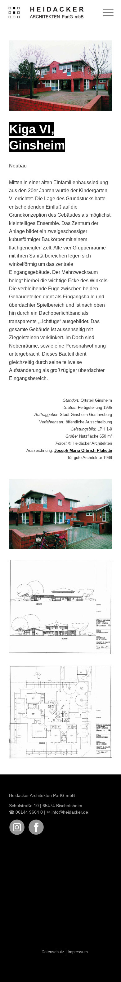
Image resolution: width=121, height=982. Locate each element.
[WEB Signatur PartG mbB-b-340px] (46, 12)
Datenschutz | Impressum (65, 952)
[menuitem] (105, 12)
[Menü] (105, 12)
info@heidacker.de (70, 812)
